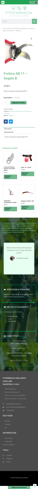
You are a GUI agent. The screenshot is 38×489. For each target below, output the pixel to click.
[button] (2, 2)
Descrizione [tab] (8, 129)
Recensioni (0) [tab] (8, 132)
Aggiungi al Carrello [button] (8, 176)
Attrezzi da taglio (13, 111)
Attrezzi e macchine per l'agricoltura (17, 28)
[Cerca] (34, 21)
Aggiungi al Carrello (18, 102)
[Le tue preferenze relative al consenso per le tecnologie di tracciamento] (35, 486)
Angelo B (11, 115)
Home (4, 28)
